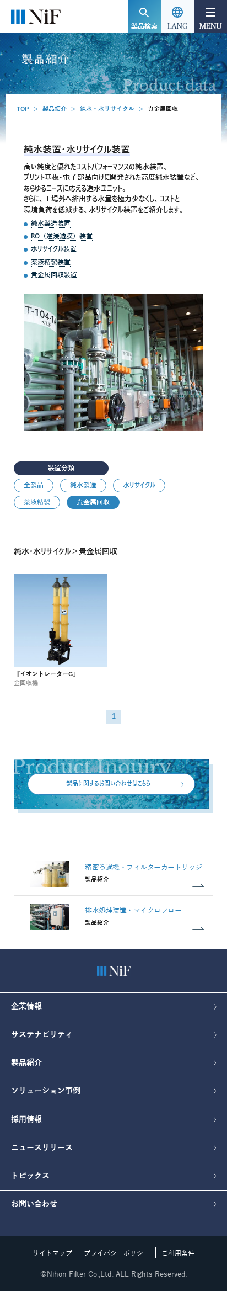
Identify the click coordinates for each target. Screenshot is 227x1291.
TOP (23, 109)
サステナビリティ (42, 1034)
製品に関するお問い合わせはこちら (108, 783)
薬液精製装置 (51, 262)
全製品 (34, 485)
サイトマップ (52, 1253)
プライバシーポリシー (117, 1253)
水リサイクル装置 (54, 249)
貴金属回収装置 (54, 274)
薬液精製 (37, 502)
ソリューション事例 (45, 1091)
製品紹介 (54, 109)
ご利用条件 (177, 1253)
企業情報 (26, 1006)
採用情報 (26, 1119)
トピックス (30, 1176)
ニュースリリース (42, 1148)
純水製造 (83, 485)
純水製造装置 (51, 223)
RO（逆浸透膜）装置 (62, 236)
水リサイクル (139, 485)
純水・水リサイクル (107, 109)
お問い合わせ (34, 1204)
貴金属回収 (93, 502)
